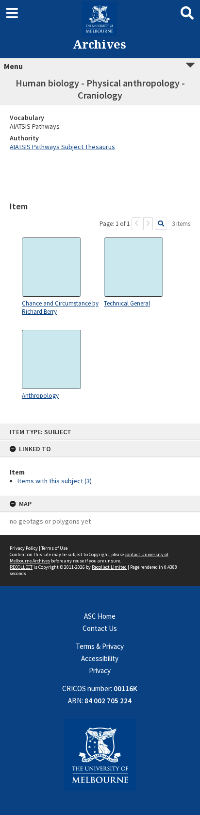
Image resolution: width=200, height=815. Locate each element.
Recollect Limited (109, 567)
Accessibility (99, 658)
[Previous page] (136, 223)
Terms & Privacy (100, 646)
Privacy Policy (24, 548)
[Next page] (148, 223)
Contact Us (100, 628)
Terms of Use (54, 548)
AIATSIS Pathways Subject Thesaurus (62, 146)
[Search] (161, 224)
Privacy (100, 670)
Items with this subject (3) (54, 480)
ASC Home (100, 616)
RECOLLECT (21, 567)
